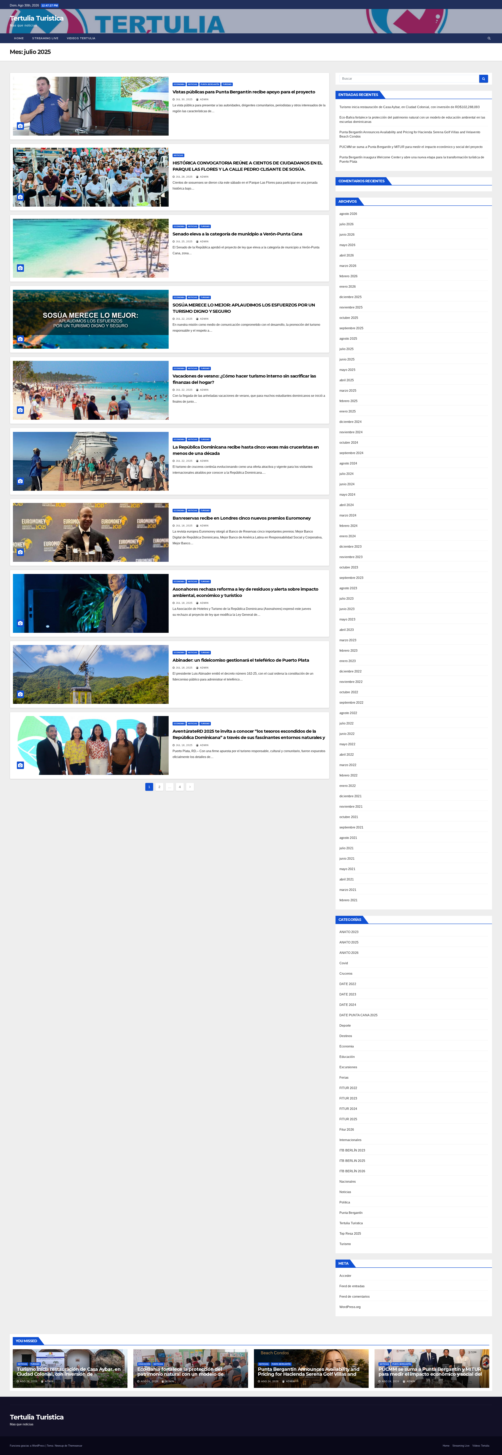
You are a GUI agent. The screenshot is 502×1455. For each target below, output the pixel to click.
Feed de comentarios (354, 1296)
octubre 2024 (348, 442)
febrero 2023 (348, 650)
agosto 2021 (348, 837)
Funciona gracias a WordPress (27, 1445)
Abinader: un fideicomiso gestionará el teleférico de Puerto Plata (241, 660)
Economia (179, 84)
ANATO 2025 (348, 942)
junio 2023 (347, 609)
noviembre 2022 (351, 681)
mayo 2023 (347, 619)
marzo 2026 (347, 265)
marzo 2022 (347, 765)
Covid (343, 963)
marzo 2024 (347, 515)
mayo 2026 (347, 245)
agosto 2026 (348, 213)
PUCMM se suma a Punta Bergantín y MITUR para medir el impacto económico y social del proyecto (411, 147)
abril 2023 (346, 629)
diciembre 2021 (350, 796)
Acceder (345, 1275)
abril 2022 (346, 754)
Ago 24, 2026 (270, 1381)
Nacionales (347, 1181)
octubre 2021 (348, 817)
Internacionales (350, 1140)
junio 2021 (347, 858)
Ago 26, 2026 (28, 1381)
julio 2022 (346, 723)
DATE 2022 (347, 984)
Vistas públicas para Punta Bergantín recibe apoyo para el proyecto (244, 92)
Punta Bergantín (210, 84)
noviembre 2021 (351, 806)
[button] (489, 38)
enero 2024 (347, 536)
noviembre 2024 (351, 432)
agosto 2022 (348, 713)
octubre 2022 (348, 692)
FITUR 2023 (348, 1098)
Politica (344, 1202)
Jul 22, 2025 (184, 318)
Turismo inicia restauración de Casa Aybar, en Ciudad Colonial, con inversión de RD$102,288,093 (409, 107)
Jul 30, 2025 (184, 99)
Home (19, 38)
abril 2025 (346, 380)
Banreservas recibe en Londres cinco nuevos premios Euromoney (242, 518)
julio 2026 (346, 224)
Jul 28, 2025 (184, 176)
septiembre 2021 (351, 827)
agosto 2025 (348, 338)
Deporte (345, 1025)
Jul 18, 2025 (184, 525)
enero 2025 (347, 411)
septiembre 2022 (351, 702)
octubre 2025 (348, 317)
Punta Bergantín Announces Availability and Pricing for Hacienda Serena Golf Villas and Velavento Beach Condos (308, 1374)
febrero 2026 (348, 276)
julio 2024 (346, 473)
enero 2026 (347, 286)
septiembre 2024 (351, 453)
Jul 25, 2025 (184, 241)
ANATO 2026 (348, 952)
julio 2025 (346, 349)
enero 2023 (347, 661)
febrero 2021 (348, 900)
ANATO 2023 (348, 932)
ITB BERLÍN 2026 (352, 1171)
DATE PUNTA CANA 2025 (358, 1015)
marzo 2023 (347, 640)
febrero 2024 (348, 525)
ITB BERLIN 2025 (352, 1160)
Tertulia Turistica (37, 18)
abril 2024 (346, 505)
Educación (347, 1056)
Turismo (227, 84)
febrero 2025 (348, 401)
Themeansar (75, 1445)
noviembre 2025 (351, 307)
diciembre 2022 (350, 671)
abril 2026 (346, 255)
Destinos (345, 1036)
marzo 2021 (347, 889)
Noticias (192, 84)
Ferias (343, 1077)
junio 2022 (347, 733)
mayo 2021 (347, 869)
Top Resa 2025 (350, 1233)
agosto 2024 (348, 463)
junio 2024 (347, 484)
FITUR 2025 (348, 1119)
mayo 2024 (347, 494)
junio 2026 (347, 234)
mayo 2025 (347, 369)
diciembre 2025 (350, 297)
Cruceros (346, 973)
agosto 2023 (348, 588)
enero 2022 (347, 785)
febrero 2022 (348, 775)
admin (204, 99)
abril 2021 (346, 879)
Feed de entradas (352, 1286)
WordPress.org (350, 1307)
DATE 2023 (347, 994)
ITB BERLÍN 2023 (352, 1150)
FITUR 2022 (348, 1088)
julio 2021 (346, 848)
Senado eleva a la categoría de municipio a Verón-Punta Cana (237, 234)
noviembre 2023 (351, 557)
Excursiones (348, 1067)
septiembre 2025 (351, 328)
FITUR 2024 (348, 1108)
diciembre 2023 (350, 546)
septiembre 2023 (351, 577)
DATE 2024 (347, 1004)
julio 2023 (346, 598)
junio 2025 (347, 359)
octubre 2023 (348, 567)
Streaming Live (45, 38)
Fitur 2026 (346, 1129)
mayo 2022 (347, 744)
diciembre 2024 (350, 421)
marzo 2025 (347, 390)
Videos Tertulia (81, 38)
